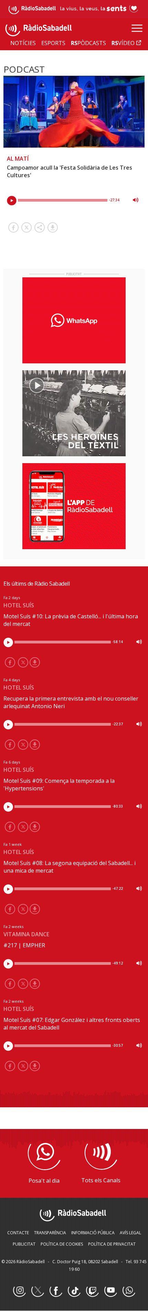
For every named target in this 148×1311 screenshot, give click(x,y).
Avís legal (130, 1233)
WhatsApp (128, 1290)
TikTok (74, 1290)
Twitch (92, 1290)
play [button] (12, 200)
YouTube (110, 1290)
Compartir (39, 227)
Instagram (19, 1290)
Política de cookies (62, 1244)
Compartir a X (26, 227)
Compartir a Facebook (13, 227)
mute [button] (135, 199)
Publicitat (24, 1244)
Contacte (18, 1233)
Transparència (50, 1233)
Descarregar (52, 227)
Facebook (56, 1290)
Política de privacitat (112, 1244)
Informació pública (93, 1233)
